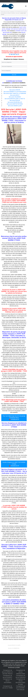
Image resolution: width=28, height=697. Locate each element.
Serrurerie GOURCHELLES (15, 102)
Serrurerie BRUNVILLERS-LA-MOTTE (15, 98)
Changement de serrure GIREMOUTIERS (20, 672)
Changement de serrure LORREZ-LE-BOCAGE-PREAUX (7, 672)
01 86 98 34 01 (13, 1)
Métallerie (12, 11)
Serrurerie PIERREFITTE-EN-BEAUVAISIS (15, 91)
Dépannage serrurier (5, 11)
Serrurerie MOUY (14, 95)
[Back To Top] (24, 693)
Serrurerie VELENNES (15, 97)
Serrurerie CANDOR (14, 90)
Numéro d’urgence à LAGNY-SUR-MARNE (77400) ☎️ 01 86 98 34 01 (14, 464)
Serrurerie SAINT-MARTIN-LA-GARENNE (15, 93)
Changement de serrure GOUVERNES (7, 680)
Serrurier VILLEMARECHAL (13, 648)
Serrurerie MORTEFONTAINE (15, 104)
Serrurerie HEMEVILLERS (15, 105)
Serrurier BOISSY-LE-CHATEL (14, 645)
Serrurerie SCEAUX (15, 100)
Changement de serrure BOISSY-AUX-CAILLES (20, 687)
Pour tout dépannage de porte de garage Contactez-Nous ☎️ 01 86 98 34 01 (14, 417)
